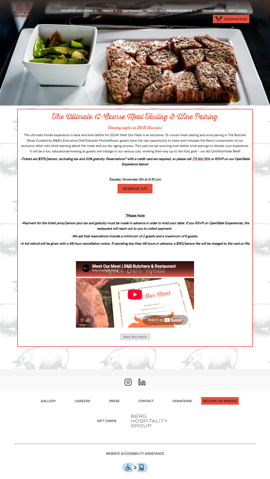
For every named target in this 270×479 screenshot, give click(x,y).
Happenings (132, 10)
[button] (79, 10)
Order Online (213, 10)
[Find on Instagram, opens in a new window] (128, 383)
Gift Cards (238, 10)
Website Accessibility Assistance (135, 453)
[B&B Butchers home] (22, 10)
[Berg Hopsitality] (148, 420)
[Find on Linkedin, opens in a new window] (142, 383)
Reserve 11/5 (135, 188)
